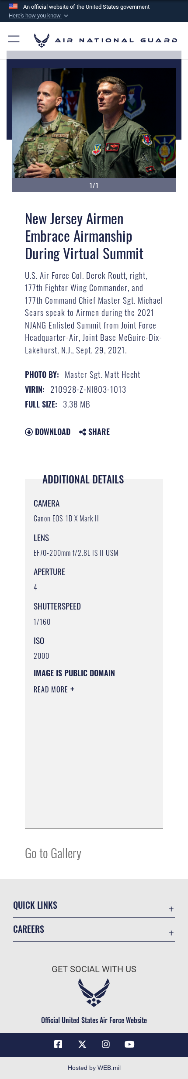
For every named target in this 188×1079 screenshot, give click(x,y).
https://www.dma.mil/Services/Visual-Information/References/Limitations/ (87, 812)
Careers (28, 929)
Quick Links (35, 905)
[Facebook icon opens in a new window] (58, 1044)
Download (51, 431)
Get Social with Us (94, 969)
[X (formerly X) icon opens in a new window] (82, 1044)
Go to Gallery (53, 852)
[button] (39, 15)
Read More (52, 689)
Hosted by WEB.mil (94, 1067)
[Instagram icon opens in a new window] (105, 1044)
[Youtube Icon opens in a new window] (129, 1044)
